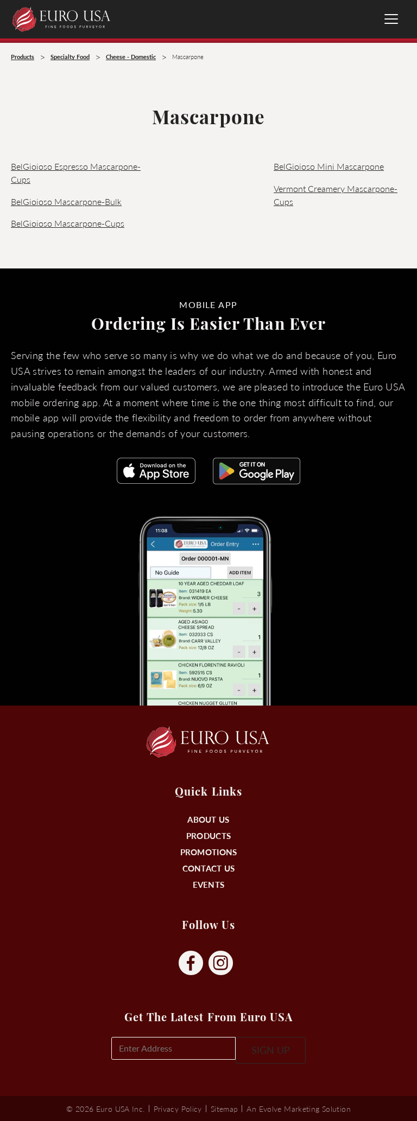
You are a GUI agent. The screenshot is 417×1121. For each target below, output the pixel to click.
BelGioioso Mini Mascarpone (329, 166)
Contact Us (208, 868)
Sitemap (224, 1108)
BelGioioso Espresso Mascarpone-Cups (76, 172)
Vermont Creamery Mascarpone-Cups (335, 195)
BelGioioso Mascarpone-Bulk (66, 201)
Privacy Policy (178, 1108)
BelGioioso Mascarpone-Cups (67, 223)
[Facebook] (191, 963)
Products (208, 835)
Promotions (208, 851)
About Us (208, 819)
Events (209, 884)
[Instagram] (220, 963)
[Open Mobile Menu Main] (391, 19)
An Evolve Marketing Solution (298, 1108)
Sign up (270, 1049)
